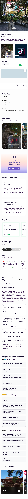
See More (5, 311)
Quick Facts (5, 85)
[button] (7, 51)
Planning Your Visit (21, 85)
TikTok (7, 249)
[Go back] (2, 2)
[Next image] (25, 15)
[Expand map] (25, 70)
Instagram (17, 249)
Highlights (12, 85)
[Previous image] (2, 15)
